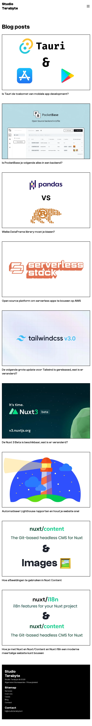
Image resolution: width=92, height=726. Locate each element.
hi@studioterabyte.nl (13, 711)
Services (8, 691)
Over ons (8, 694)
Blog (7, 700)
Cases (7, 697)
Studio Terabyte (10, 6)
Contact (8, 702)
